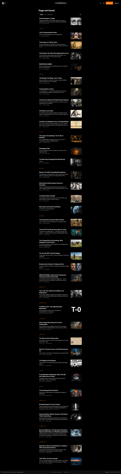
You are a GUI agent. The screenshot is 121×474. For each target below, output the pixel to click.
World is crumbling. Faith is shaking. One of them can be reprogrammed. (53, 151)
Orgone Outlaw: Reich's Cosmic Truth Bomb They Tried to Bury (53, 415)
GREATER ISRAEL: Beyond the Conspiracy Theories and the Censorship (52, 276)
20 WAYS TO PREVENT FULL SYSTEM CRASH (53, 122)
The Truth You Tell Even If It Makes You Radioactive (51, 291)
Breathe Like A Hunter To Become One (51, 264)
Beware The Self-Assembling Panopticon (52, 172)
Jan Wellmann (46, 23)
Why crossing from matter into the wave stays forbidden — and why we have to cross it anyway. (53, 80)
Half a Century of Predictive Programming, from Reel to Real (53, 353)
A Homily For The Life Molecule (46, 208)
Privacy (11, 472)
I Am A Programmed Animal (48, 32)
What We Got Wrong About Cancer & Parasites (51, 184)
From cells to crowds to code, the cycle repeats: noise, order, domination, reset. (53, 341)
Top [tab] (45, 14)
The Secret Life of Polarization (49, 338)
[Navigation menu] (4, 3)
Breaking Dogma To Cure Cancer (49, 404)
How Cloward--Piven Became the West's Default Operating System (53, 363)
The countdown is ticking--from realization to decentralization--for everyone (50, 311)
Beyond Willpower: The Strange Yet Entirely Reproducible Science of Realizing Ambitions (53, 431)
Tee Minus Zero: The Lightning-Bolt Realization (50, 307)
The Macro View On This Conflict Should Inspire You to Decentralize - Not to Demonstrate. (52, 379)
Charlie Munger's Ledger (47, 18)
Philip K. (41, 161)
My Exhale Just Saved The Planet (49, 207)
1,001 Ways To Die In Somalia (48, 458)
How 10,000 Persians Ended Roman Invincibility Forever (52, 221)
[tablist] (46, 14)
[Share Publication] (103, 3)
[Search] (100, 3)
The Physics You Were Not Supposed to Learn (54, 53)
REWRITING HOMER (45, 64)
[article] (60, 22)
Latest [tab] (41, 14)
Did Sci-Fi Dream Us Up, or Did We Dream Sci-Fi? (53, 350)
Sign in (116, 3)
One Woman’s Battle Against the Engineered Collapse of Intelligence (52, 393)
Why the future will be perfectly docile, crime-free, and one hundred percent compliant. (53, 102)
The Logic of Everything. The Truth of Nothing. (51, 136)
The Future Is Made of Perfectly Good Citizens (54, 100)
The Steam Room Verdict (47, 196)
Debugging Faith (44, 148)
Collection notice (20, 472)
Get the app (66, 472)
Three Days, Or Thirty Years (48, 42)
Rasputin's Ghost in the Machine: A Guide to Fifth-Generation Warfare (53, 446)
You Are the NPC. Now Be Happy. (49, 253)
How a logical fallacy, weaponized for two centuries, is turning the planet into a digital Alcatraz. (52, 140)
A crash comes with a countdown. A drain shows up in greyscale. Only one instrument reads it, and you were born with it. (53, 45)
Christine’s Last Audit (46, 111)
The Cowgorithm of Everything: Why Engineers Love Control (51, 241)
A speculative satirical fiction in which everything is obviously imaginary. (54, 255)
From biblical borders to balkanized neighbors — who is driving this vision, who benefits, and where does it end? (52, 279)
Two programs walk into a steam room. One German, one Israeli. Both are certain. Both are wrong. (53, 198)
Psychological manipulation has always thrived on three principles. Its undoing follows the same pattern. (52, 450)
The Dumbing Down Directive (48, 390)
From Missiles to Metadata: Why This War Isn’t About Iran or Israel (52, 375)
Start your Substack (58, 472)
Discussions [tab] (50, 14)
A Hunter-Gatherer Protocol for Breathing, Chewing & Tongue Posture (54, 266)
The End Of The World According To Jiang (52, 229)
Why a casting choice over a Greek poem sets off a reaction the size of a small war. (53, 66)
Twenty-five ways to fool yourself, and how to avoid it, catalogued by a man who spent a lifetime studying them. (53, 21)
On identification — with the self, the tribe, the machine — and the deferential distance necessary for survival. (53, 91)
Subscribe (109, 3)
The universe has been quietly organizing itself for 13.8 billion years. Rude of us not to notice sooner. (52, 55)
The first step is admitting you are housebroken (50, 34)
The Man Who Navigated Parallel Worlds (52, 159)
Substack (107, 472)
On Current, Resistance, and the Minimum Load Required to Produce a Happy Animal (53, 245)
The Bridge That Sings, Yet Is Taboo (50, 78)
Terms (15, 472)
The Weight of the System (47, 360)
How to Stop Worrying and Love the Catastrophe (50, 323)
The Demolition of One (46, 89)
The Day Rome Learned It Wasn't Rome (51, 220)
